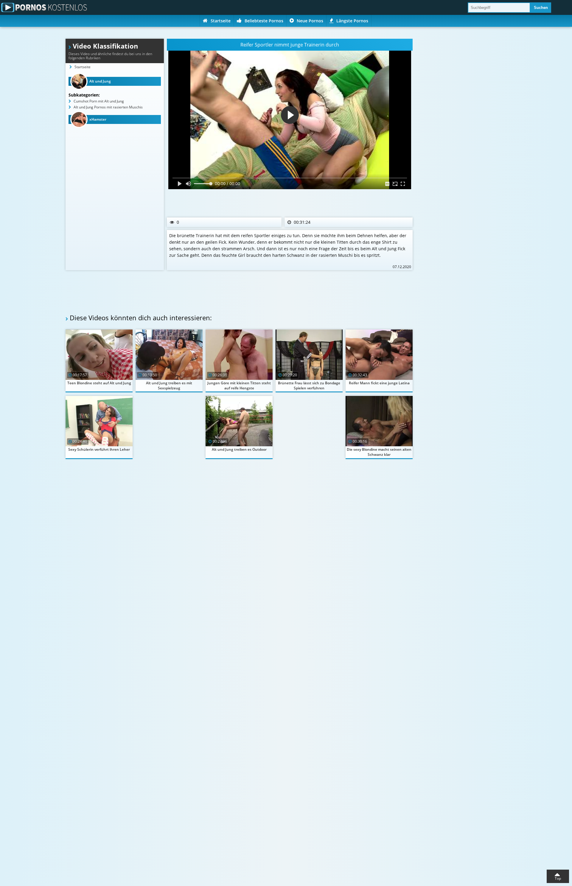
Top (558, 878)
